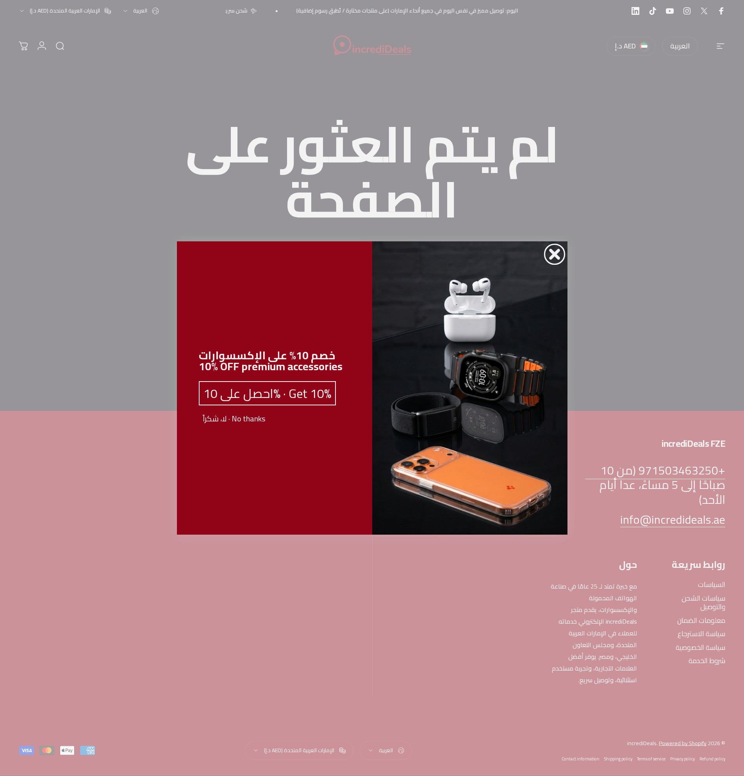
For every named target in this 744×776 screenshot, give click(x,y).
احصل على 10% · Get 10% (267, 393)
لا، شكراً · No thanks (234, 419)
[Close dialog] (554, 254)
